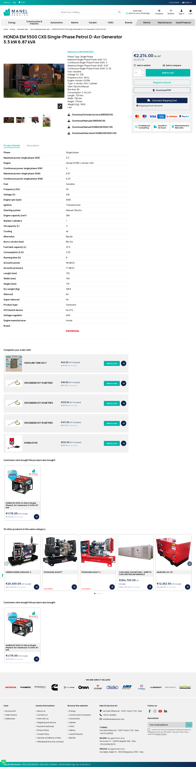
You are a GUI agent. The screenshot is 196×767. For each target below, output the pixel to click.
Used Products (76, 734)
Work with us (43, 718)
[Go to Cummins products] (54, 687)
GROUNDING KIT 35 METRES (38, 422)
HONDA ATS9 (30, 442)
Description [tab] (33, 145)
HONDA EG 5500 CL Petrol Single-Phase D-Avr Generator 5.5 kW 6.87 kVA (22, 505)
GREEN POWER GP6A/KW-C (18, 572)
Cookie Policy (43, 734)
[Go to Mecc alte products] (112, 687)
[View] (123, 363)
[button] (94, 593)
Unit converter (174, 2)
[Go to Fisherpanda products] (69, 687)
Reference (73, 51)
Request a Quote (162, 82)
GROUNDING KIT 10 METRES (38, 382)
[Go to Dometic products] (25, 687)
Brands (72, 737)
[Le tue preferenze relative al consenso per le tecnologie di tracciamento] (2, 575)
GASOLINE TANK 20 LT (35, 362)
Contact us (42, 715)
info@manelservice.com (113, 719)
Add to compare (173, 65)
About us (7, 2)
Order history (11, 715)
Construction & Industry (80, 715)
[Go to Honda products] (11, 687)
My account (10, 711)
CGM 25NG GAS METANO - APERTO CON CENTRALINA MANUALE (135, 573)
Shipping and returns (46, 722)
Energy (72, 711)
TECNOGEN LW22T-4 (91, 572)
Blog (14, 2)
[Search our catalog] (119, 12)
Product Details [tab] (12, 145)
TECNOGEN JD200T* (53, 572)
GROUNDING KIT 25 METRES (38, 402)
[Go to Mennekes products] (156, 687)
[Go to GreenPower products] (185, 687)
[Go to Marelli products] (141, 687)
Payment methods (45, 726)
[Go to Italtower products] (98, 687)
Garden (72, 722)
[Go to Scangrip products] (170, 687)
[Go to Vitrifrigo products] (40, 687)
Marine (72, 730)
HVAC (71, 726)
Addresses (10, 718)
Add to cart (112, 363)
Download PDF (163, 90)
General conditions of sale (49, 737)
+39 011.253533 (109, 715)
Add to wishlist (144, 65)
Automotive (74, 718)
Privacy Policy (43, 730)
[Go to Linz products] (127, 687)
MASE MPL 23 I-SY (165, 572)
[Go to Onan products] (83, 687)
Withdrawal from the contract (50, 741)
